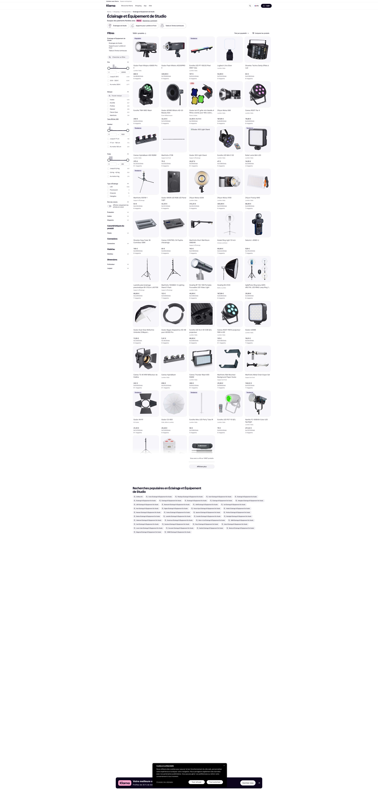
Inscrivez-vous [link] (247, 783)
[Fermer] (224, 765)
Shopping (138, 6)
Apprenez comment (150, 21)
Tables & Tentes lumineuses (118, 51)
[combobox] (241, 33)
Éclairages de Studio (115, 43)
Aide (150, 6)
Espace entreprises (126, 1)
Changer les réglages (164, 782)
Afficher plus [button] (202, 467)
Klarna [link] (109, 12)
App (145, 6)
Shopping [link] (116, 12)
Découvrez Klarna (127, 6)
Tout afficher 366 (113, 119)
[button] (256, 6)
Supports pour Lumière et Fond (117, 47)
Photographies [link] (126, 12)
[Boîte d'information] (145, 33)
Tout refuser (197, 782)
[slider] (108, 68)
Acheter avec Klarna (112, 1)
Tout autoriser (214, 782)
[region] (189, 775)
